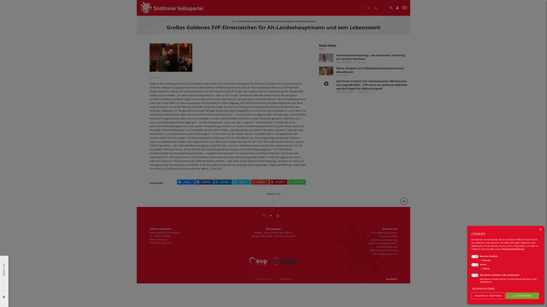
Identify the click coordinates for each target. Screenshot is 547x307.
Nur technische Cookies (483, 288)
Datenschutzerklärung (513, 249)
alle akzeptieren (522, 295)
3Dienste (485, 260)
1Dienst (484, 268)
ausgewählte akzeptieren (488, 295)
